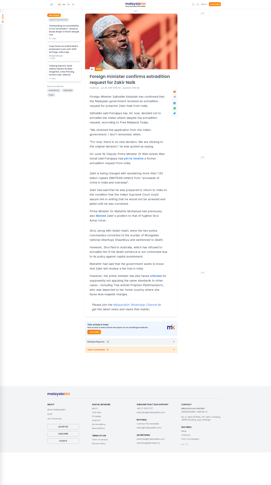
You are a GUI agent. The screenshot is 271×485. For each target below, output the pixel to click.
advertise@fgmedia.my (148, 443)
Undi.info (96, 420)
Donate (63, 440)
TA (73, 4)
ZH (68, 4)
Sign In (204, 4)
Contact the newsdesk (148, 423)
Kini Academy (98, 424)
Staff (49, 414)
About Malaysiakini (56, 409)
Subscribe (214, 4)
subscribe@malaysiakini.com (151, 412)
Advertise (63, 426)
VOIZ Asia (96, 412)
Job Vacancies (54, 418)
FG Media (96, 416)
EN (59, 4)
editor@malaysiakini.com (149, 427)
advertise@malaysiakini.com (151, 439)
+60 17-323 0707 (145, 408)
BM (64, 4)
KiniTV (95, 408)
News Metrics (98, 428)
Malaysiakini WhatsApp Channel (135, 304)
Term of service (100, 439)
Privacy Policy (98, 443)
